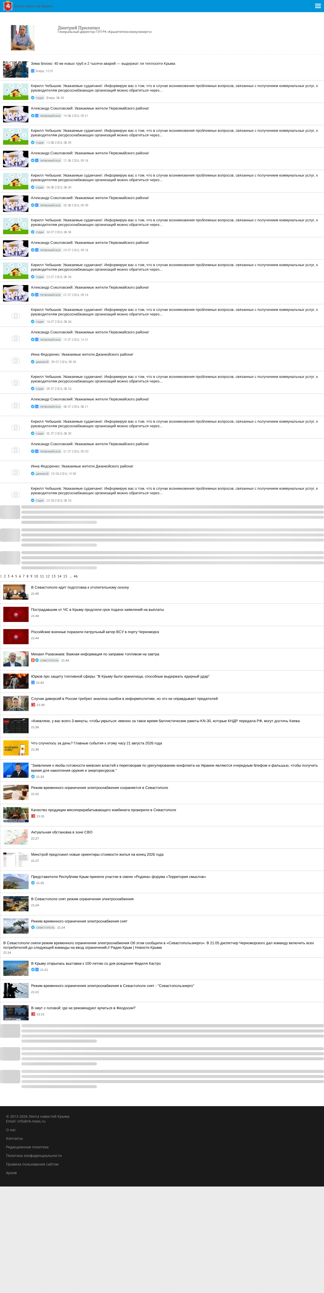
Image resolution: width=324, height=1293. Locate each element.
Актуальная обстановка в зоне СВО (61, 832)
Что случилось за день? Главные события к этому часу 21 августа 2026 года (96, 743)
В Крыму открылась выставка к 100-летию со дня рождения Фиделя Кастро (96, 963)
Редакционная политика (27, 1147)
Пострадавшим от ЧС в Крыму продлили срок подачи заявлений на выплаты (97, 610)
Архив (11, 1172)
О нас (11, 1129)
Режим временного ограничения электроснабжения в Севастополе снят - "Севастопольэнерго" (112, 986)
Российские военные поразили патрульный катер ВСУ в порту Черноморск (95, 632)
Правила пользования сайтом (32, 1164)
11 (42, 576)
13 (54, 576)
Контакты (14, 1138)
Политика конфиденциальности (34, 1155)
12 (48, 576)
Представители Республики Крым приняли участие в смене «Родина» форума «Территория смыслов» (118, 877)
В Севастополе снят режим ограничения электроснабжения (82, 899)
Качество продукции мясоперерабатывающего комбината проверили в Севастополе (103, 810)
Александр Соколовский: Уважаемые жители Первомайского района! (90, 108)
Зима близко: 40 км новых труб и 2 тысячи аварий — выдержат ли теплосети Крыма (103, 63)
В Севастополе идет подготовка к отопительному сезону (80, 587)
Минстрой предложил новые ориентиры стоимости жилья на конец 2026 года (97, 854)
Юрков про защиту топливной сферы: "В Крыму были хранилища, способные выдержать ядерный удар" (120, 676)
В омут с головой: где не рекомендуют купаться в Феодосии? (83, 1008)
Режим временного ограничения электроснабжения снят (79, 921)
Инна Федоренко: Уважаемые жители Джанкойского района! (82, 354)
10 (36, 576)
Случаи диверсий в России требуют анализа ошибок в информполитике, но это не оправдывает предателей (124, 699)
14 (59, 576)
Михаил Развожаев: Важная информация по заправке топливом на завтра (95, 654)
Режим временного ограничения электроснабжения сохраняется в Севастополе (99, 788)
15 (65, 576)
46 (76, 576)
